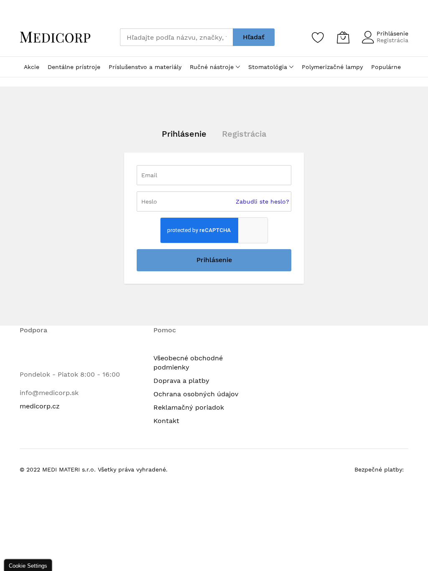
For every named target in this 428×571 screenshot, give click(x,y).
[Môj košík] (343, 37)
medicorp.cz (40, 406)
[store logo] (55, 37)
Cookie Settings (28, 566)
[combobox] (176, 37)
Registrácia (392, 40)
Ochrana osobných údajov (195, 394)
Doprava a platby (181, 381)
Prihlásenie (392, 33)
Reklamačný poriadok (188, 407)
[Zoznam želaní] (318, 37)
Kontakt (166, 421)
